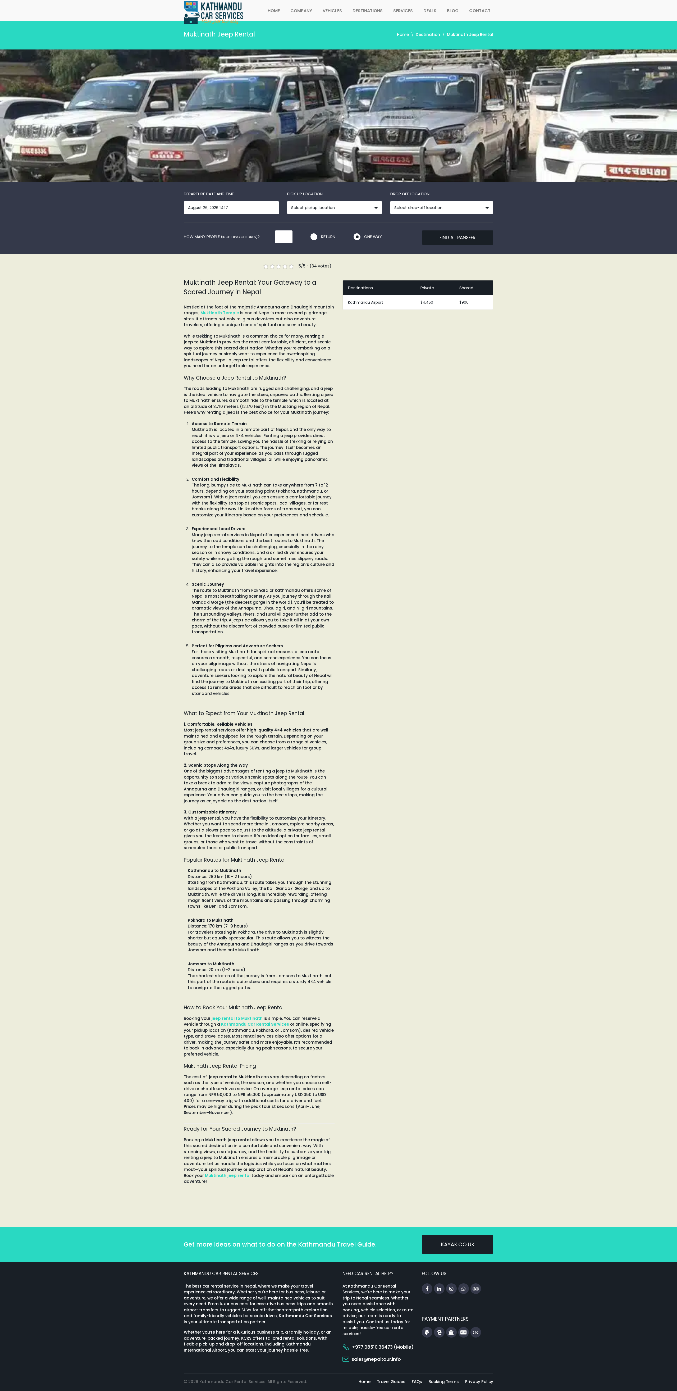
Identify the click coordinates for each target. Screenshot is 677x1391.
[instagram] (451, 1288)
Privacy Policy (479, 1381)
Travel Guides (391, 1381)
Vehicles (332, 11)
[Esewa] (439, 1332)
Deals (429, 11)
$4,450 (426, 302)
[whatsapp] (463, 1288)
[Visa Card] (463, 1332)
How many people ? (222, 236)
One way (373, 236)
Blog (453, 11)
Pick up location (305, 194)
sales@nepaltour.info (376, 1359)
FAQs (417, 1381)
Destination (428, 34)
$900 (464, 302)
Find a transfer (457, 237)
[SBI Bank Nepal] (451, 1332)
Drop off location (409, 194)
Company (301, 11)
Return (328, 236)
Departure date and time (209, 194)
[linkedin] (439, 1288)
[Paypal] (427, 1332)
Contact (480, 11)
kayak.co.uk (457, 1244)
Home (274, 11)
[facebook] (427, 1288)
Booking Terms (443, 1381)
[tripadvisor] (475, 1288)
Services (403, 11)
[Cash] (475, 1332)
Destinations (368, 11)
